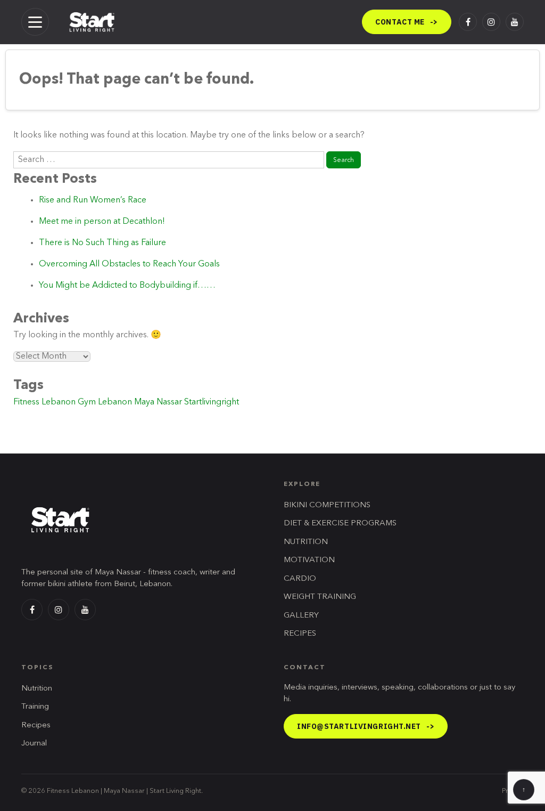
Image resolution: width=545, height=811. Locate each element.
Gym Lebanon (105, 402)
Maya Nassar (158, 402)
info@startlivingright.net (365, 726)
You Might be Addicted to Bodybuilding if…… (127, 285)
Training (35, 707)
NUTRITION (306, 542)
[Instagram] (491, 22)
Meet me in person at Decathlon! (102, 221)
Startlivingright (211, 402)
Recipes (36, 725)
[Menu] (35, 22)
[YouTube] (515, 22)
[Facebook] (468, 22)
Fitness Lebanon (44, 402)
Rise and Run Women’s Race (92, 200)
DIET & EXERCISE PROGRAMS (340, 524)
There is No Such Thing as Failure (102, 243)
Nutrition (36, 689)
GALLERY (301, 616)
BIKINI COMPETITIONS (327, 505)
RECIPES (300, 634)
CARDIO (300, 579)
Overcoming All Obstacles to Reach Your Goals (129, 264)
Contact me (406, 22)
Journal (34, 744)
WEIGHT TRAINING (320, 597)
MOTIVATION (309, 560)
